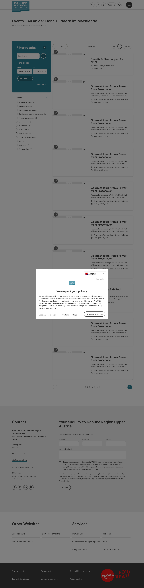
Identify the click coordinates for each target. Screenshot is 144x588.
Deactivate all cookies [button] (47, 315)
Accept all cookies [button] (96, 314)
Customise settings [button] (69, 315)
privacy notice (84, 303)
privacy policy (99, 279)
